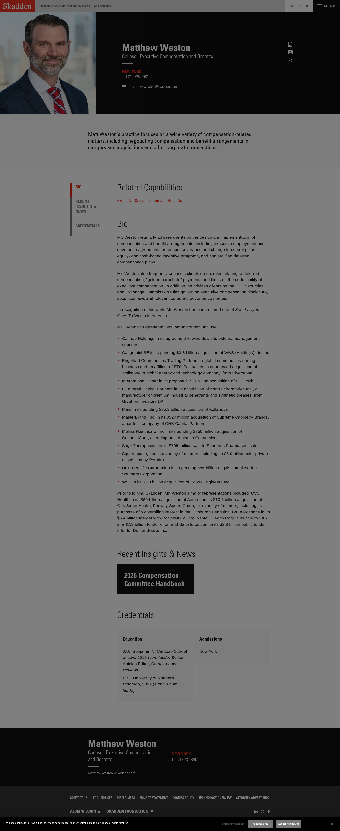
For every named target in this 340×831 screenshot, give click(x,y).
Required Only (260, 823)
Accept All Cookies (288, 823)
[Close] (332, 824)
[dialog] (170, 824)
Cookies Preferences (233, 823)
